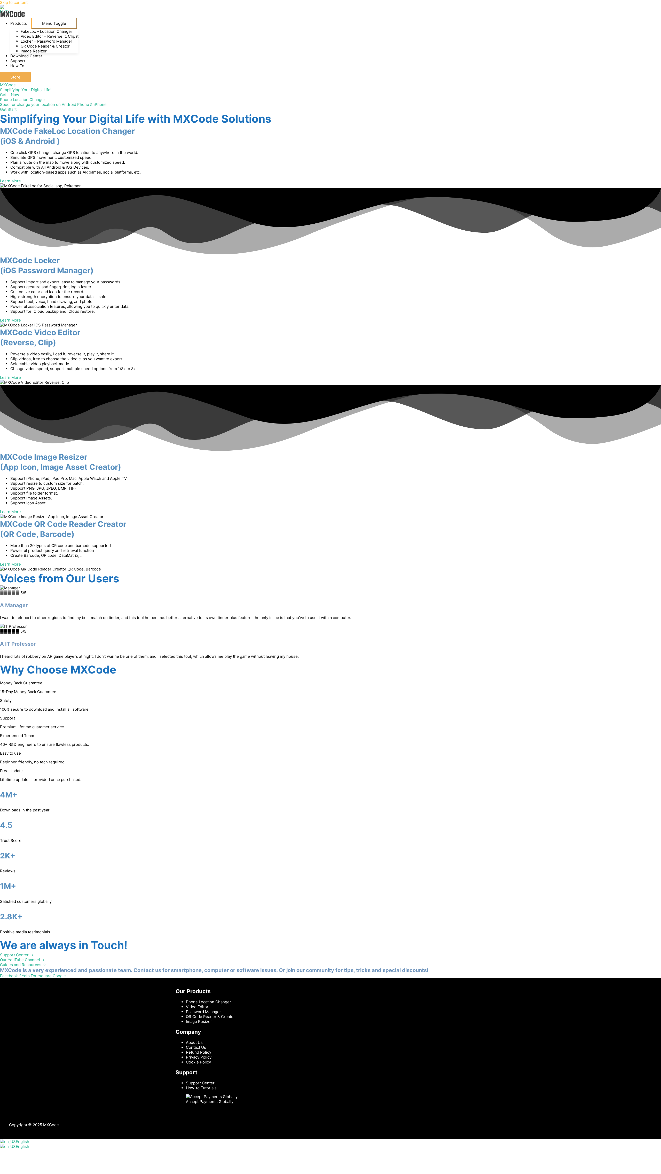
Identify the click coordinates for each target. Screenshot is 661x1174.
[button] (15, 77)
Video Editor (197, 1006)
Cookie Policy (198, 1062)
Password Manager (203, 1011)
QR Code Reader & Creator (210, 1016)
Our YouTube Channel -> (22, 959)
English (22, 1141)
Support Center (200, 1083)
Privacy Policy (198, 1057)
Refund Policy (198, 1052)
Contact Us (196, 1047)
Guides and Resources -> (23, 964)
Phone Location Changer (208, 1001)
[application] (29, 23)
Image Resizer (199, 1021)
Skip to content (14, 2)
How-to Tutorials (201, 1087)
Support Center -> (16, 954)
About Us (194, 1042)
